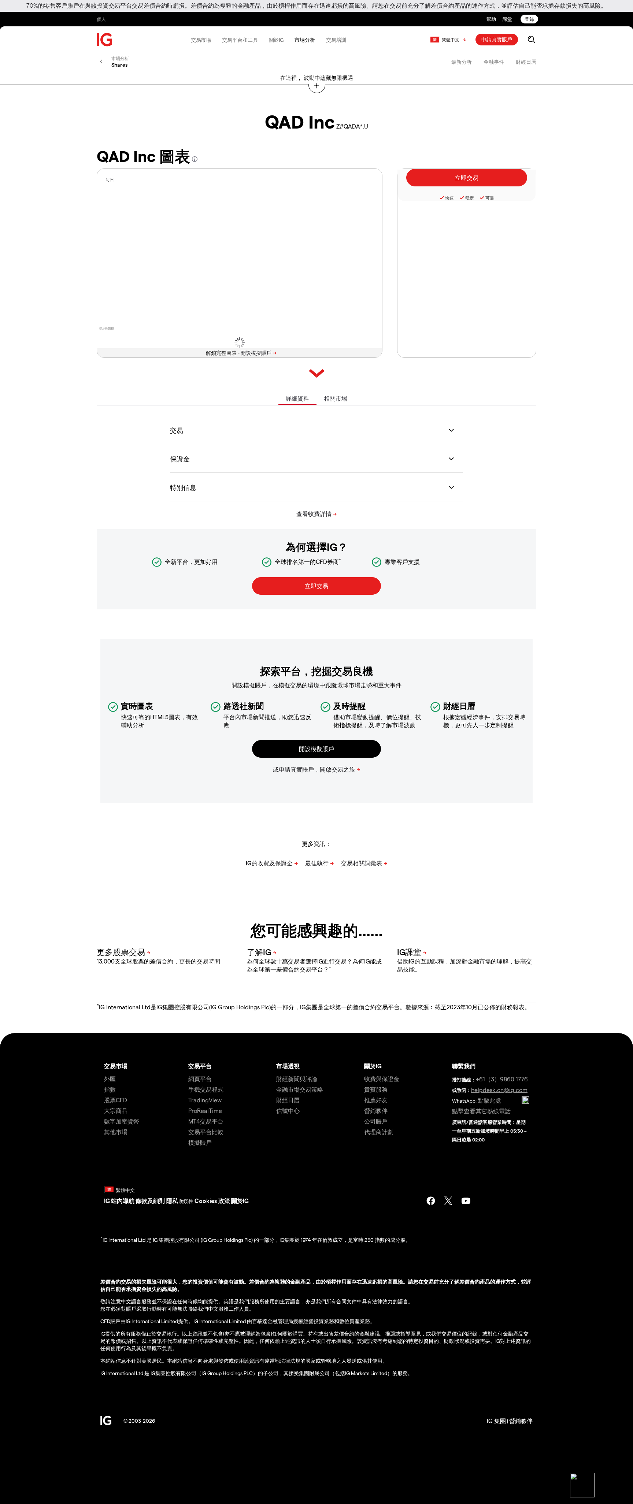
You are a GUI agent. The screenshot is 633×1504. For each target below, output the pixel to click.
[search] (531, 39)
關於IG (276, 40)
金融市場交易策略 (299, 1089)
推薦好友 (376, 1099)
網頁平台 (200, 1078)
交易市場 (201, 40)
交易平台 (200, 1065)
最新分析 (461, 62)
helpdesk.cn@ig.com (499, 1089)
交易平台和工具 (240, 40)
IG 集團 (496, 1420)
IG (107, 1200)
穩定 (469, 197)
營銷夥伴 (376, 1110)
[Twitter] (448, 1200)
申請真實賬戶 (496, 39)
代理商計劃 (378, 1131)
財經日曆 (526, 62)
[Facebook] (430, 1200)
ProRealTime (205, 1110)
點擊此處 (489, 1100)
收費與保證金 (381, 1078)
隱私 (172, 1200)
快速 (449, 197)
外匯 (110, 1078)
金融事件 (494, 62)
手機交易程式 (205, 1089)
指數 (110, 1089)
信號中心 (288, 1110)
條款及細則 (151, 1200)
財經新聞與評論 (296, 1078)
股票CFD (115, 1099)
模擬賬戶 (200, 1142)
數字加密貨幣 (121, 1121)
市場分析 (305, 40)
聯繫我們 (463, 1065)
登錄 (529, 19)
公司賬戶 (376, 1121)
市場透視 (288, 1065)
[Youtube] (466, 1200)
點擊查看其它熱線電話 (481, 1110)
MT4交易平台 (205, 1121)
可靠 (489, 197)
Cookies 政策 (212, 1200)
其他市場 (115, 1131)
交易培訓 (336, 40)
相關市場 (335, 398)
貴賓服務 (376, 1089)
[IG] (105, 40)
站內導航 (122, 1200)
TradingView (205, 1099)
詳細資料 (297, 398)
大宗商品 (115, 1110)
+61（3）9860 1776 (502, 1079)
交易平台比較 (205, 1131)
